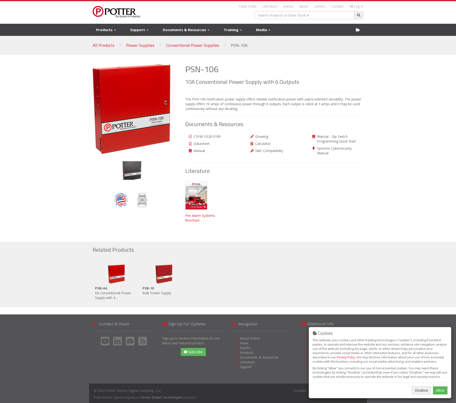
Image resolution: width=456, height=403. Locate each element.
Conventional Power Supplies (192, 45)
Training (231, 29)
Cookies (300, 390)
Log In (358, 6)
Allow (440, 390)
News (244, 343)
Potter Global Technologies (162, 397)
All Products (103, 45)
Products (105, 29)
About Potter (250, 338)
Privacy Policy (346, 357)
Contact (338, 6)
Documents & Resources (185, 29)
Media (262, 29)
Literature (269, 6)
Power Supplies (140, 45)
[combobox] (304, 15)
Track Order (247, 6)
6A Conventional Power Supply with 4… (113, 293)
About (303, 6)
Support (138, 29)
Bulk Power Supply (156, 290)
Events (288, 6)
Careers (320, 6)
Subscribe (195, 352)
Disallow (421, 390)
